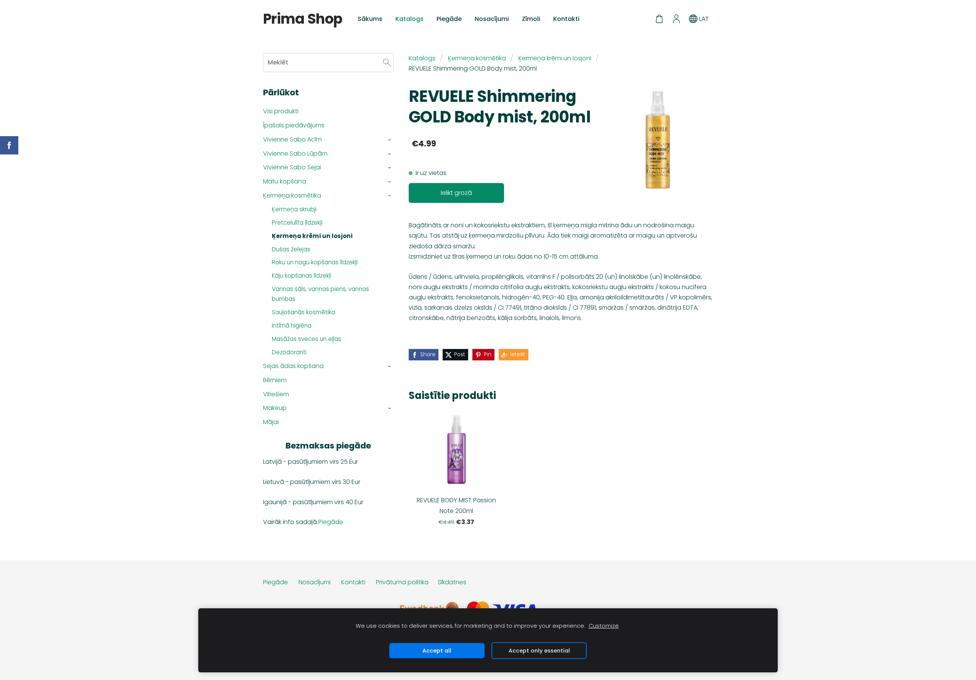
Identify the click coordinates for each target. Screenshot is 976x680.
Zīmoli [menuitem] (531, 18)
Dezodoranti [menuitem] (289, 352)
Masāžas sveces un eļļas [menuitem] (306, 339)
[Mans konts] (676, 18)
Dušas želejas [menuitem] (291, 249)
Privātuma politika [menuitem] (402, 582)
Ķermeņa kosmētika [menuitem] (292, 195)
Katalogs (422, 58)
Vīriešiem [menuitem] (276, 394)
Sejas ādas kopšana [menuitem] (293, 366)
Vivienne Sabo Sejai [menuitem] (292, 167)
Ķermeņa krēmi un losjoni (554, 58)
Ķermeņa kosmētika (477, 58)
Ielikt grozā (456, 192)
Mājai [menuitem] (271, 422)
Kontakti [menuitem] (566, 18)
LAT (703, 18)
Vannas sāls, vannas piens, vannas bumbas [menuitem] (320, 294)
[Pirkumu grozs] (659, 18)
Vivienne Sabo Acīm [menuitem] (292, 139)
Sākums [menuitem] (370, 18)
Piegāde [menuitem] (449, 18)
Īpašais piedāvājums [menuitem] (293, 125)
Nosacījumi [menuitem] (492, 18)
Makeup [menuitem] (275, 407)
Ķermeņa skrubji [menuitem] (294, 209)
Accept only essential (539, 650)
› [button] (390, 140)
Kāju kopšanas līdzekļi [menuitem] (301, 276)
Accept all (436, 650)
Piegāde (330, 522)
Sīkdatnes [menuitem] (452, 582)
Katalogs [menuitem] (409, 18)
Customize (604, 626)
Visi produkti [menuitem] (281, 111)
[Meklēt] (387, 62)
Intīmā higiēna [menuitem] (291, 326)
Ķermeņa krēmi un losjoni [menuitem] (312, 236)
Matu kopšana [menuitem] (284, 181)
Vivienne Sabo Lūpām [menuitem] (295, 153)
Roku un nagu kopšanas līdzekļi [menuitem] (315, 262)
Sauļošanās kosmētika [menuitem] (303, 312)
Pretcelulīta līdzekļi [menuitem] (297, 223)
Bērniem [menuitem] (275, 380)
